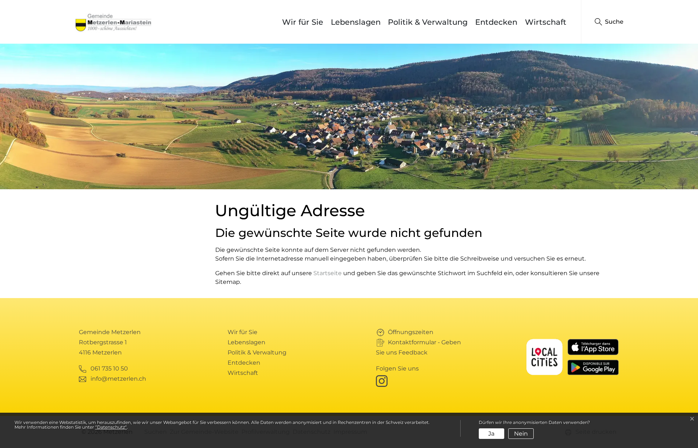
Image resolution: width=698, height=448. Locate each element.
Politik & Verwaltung (428, 22)
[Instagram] (383, 380)
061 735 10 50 (109, 368)
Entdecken (496, 22)
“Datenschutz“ (111, 427)
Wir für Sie (302, 22)
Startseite (327, 273)
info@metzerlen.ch (118, 378)
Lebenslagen (356, 22)
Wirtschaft (545, 22)
